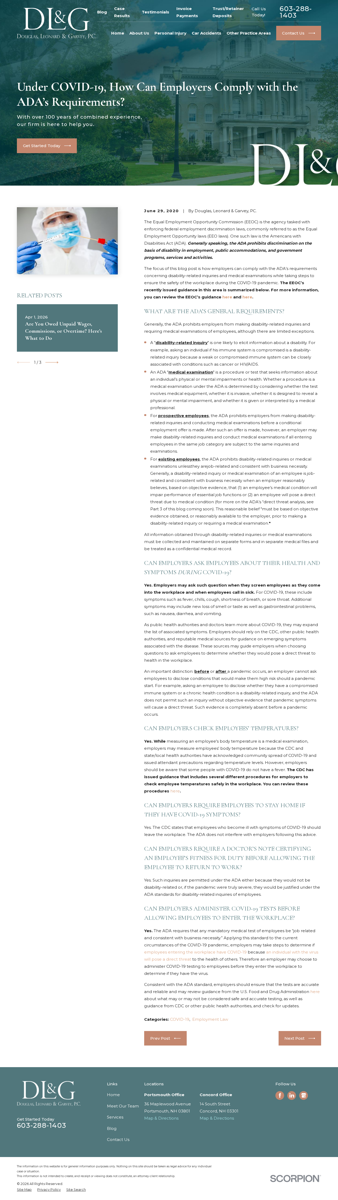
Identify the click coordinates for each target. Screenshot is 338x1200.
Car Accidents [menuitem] (206, 33)
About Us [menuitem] (139, 33)
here (227, 296)
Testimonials (155, 11)
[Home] (56, 23)
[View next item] (52, 362)
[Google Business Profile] (303, 1095)
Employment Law (210, 1019)
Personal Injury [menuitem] (170, 33)
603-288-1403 (296, 12)
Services (115, 1117)
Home (113, 1094)
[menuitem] (24, 1190)
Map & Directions (161, 1118)
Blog (102, 11)
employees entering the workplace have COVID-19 (195, 952)
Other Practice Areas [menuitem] (249, 33)
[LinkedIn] (291, 1095)
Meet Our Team (123, 1106)
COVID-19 (179, 1019)
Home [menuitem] (117, 33)
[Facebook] (280, 1095)
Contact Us (118, 1139)
